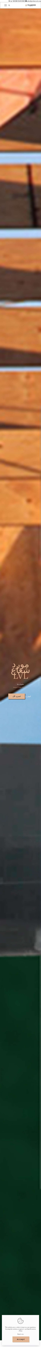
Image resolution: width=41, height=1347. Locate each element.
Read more (20, 1334)
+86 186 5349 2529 (18, 1)
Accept (21, 1339)
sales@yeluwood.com (34, 1)
